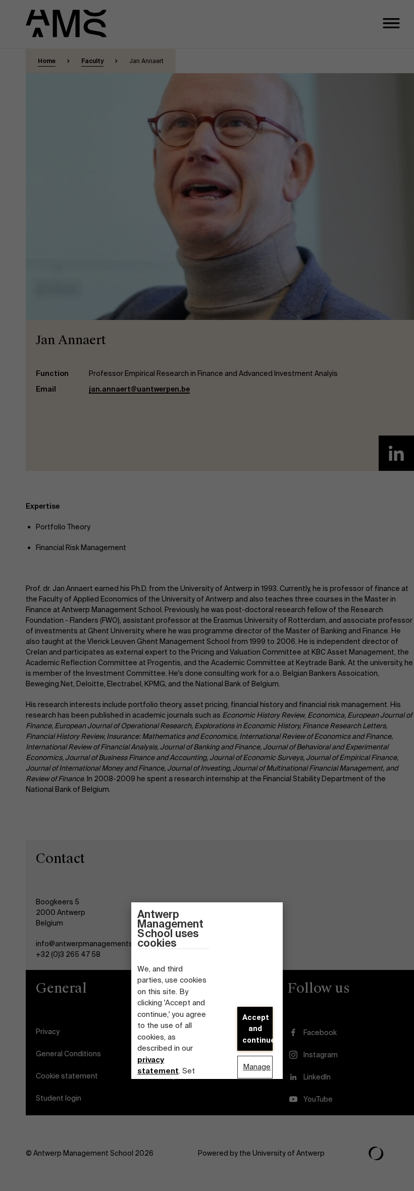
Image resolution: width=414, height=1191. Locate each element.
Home (47, 61)
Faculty (92, 61)
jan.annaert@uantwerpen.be (139, 389)
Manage (257, 1067)
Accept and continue (257, 1029)
